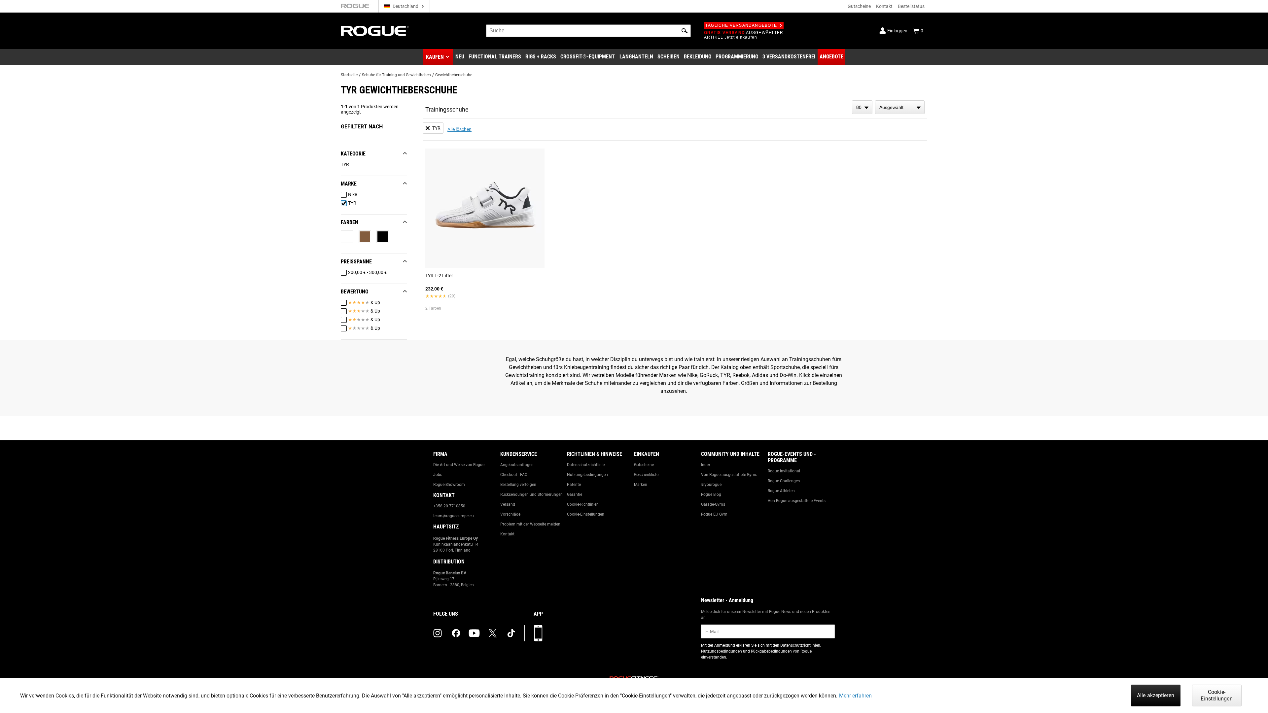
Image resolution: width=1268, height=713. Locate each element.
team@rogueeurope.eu (453, 516)
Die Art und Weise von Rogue (458, 464)
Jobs (437, 474)
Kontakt (884, 6)
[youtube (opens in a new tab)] (474, 633)
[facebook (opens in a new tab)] (456, 633)
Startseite (349, 75)
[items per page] (862, 107)
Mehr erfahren (855, 696)
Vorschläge (510, 514)
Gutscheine (859, 6)
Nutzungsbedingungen (587, 474)
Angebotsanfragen (517, 464)
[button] (684, 30)
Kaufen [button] (435, 57)
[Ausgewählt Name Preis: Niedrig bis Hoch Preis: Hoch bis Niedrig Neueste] (900, 107)
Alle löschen (459, 129)
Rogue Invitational (784, 471)
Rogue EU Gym (714, 514)
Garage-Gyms (713, 504)
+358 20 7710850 (449, 506)
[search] (588, 30)
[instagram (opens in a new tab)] (437, 633)
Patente (574, 484)
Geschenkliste (646, 474)
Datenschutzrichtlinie (586, 464)
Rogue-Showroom (449, 484)
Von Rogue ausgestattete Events (797, 500)
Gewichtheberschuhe (453, 75)
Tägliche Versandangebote (741, 25)
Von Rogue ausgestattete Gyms (729, 474)
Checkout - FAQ (513, 474)
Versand (507, 504)
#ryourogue (711, 484)
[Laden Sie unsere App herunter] (538, 633)
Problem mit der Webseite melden (530, 524)
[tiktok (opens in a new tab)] (511, 633)
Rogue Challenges (784, 481)
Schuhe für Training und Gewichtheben (396, 75)
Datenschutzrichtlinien (800, 645)
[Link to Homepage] (375, 30)
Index (706, 464)
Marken (640, 484)
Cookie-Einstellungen (585, 514)
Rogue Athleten (781, 491)
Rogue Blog (711, 494)
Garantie (574, 494)
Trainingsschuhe (447, 109)
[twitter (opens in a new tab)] (492, 633)
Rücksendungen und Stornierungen (531, 494)
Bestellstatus (911, 6)
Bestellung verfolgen (518, 484)
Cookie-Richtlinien (583, 504)
